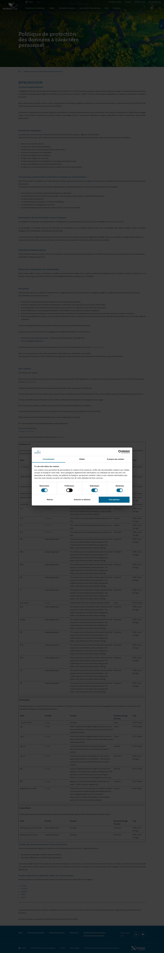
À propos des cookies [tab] (115, 459)
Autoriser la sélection (82, 500)
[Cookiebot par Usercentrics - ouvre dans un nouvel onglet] (120, 452)
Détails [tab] (82, 459)
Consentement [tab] (48, 459)
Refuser (50, 500)
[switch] (69, 490)
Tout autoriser (114, 500)
